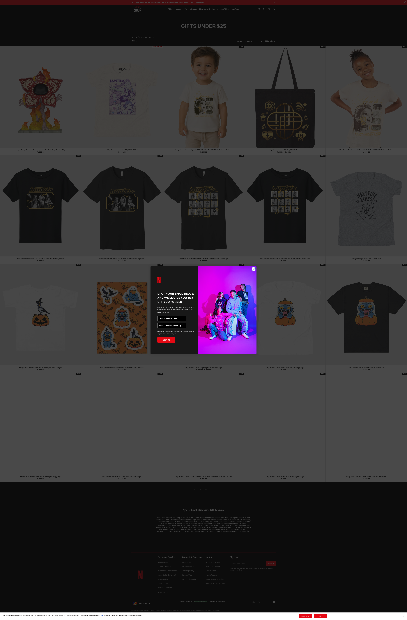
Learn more (305, 616)
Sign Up (166, 340)
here (102, 615)
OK (320, 616)
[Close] (403, 616)
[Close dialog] (254, 269)
